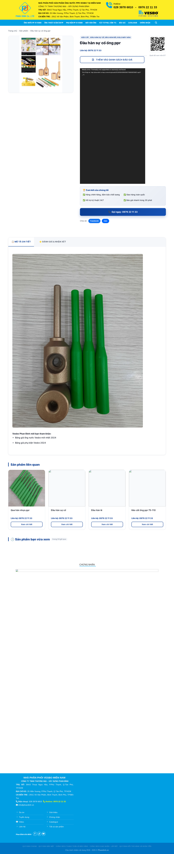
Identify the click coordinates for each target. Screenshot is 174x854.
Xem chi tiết (26, 524)
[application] (112, 126)
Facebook (94, 221)
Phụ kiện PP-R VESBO (74, 23)
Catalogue (132, 23)
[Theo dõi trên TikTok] (39, 834)
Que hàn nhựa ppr (20, 510)
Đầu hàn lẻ (96, 510)
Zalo (105, 221)
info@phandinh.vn (26, 805)
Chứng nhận (145, 23)
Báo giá (122, 23)
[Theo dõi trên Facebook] (35, 834)
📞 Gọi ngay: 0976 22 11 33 (123, 212)
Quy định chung (30, 846)
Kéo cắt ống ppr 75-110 (143, 510)
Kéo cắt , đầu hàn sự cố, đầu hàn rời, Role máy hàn (105, 37)
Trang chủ (12, 31)
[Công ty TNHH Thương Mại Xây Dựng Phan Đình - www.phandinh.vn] (25, 9)
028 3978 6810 (123, 7)
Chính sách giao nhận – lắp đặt (104, 846)
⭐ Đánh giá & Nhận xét (52, 241)
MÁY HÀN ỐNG (91, 23)
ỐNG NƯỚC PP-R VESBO (33, 23)
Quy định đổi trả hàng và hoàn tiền (135, 846)
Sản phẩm (23, 31)
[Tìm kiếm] (156, 22)
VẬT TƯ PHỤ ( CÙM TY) (107, 23)
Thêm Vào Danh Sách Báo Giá (114, 59)
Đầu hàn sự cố (58, 510)
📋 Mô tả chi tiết (21, 241)
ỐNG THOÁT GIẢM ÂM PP (53, 23)
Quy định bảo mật (46, 846)
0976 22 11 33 (147, 7)
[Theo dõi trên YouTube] (44, 834)
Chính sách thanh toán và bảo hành (72, 846)
